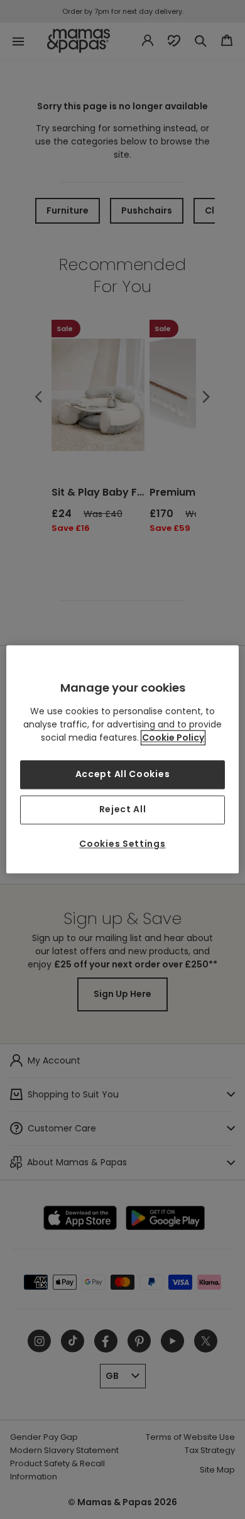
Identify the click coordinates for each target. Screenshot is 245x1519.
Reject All (122, 809)
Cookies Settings (122, 843)
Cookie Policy (173, 738)
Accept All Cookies (122, 774)
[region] (122, 759)
